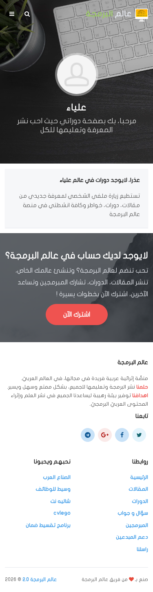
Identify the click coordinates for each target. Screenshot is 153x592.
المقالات (138, 489)
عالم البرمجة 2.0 (39, 579)
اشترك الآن (76, 314)
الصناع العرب (57, 477)
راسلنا (142, 549)
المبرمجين (137, 525)
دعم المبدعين (132, 537)
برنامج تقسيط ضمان (48, 525)
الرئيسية (139, 477)
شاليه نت (60, 501)
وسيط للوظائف (53, 489)
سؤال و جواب (133, 513)
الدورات (140, 501)
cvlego (62, 513)
